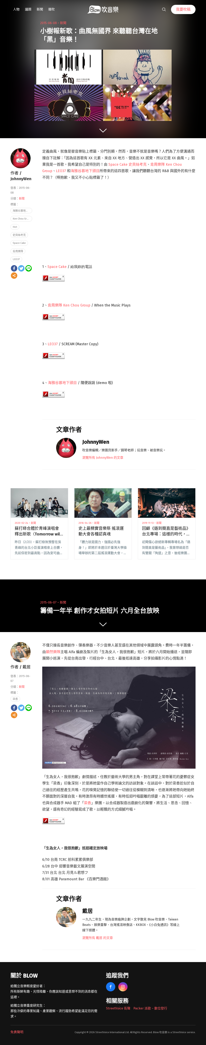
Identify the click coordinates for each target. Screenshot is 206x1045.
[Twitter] (21, 268)
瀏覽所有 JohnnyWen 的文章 (102, 458)
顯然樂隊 (53, 652)
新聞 (40, 9)
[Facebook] (14, 268)
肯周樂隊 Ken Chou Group (69, 305)
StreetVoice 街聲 (118, 1008)
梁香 (87, 803)
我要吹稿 (183, 9)
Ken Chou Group (22, 218)
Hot (15, 226)
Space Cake (57, 267)
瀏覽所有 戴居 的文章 (97, 938)
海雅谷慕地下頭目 (85, 171)
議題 (28, 9)
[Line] (28, 268)
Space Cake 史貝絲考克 (127, 164)
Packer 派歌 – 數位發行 (150, 1008)
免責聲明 (16, 1032)
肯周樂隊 (18, 251)
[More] (14, 275)
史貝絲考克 (19, 234)
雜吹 (51, 9)
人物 (16, 9)
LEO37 (61, 171)
